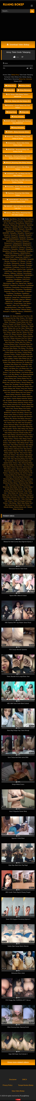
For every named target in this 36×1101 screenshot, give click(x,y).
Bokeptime (14, 255)
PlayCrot (14, 291)
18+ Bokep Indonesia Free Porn (19, 316)
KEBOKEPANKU (19, 275)
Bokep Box (8, 227)
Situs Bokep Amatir (23, 442)
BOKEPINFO (27, 245)
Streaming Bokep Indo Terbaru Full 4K (20, 473)
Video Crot (16, 305)
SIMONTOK (9, 301)
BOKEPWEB (22, 259)
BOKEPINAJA (10, 241)
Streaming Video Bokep (10, 483)
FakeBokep (8, 267)
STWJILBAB (17, 301)
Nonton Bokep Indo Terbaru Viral (23, 386)
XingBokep (14, 311)
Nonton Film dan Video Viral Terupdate (19, 422)
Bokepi (29, 237)
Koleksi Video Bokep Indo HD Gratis (22, 360)
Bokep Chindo (25, 85)
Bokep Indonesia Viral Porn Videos (21, 338)
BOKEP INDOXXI (18, 227)
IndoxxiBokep (27, 271)
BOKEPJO (7, 247)
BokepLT (29, 247)
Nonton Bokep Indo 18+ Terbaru (17, 380)
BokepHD (7, 237)
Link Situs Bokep (14, 374)
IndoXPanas (8, 271)
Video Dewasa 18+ (14, 499)
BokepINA (30, 239)
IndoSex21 (30, 269)
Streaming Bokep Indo (10, 471)
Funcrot (22, 267)
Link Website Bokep (11, 376)
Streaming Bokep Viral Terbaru (22, 481)
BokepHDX (14, 237)
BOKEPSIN (9, 253)
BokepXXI (31, 259)
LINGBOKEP (10, 281)
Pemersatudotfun (9, 289)
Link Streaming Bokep (26, 374)
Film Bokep (21, 348)
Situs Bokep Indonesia (18, 444)
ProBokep (28, 291)
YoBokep (18, 313)
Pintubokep (19, 289)
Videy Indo (21, 307)
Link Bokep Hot (13, 368)
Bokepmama (6, 249)
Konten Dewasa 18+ (22, 366)
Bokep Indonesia (18, 116)
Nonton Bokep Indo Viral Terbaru (21, 392)
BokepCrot (7, 235)
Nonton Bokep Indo (10, 378)
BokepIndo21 (27, 243)
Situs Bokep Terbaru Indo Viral (19, 446)
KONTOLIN (26, 279)
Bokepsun (16, 253)
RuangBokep (8, 295)
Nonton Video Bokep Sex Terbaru (13, 436)
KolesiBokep (17, 279)
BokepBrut (21, 233)
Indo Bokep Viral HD (27, 350)
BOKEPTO (21, 255)
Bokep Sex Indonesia (25, 79)
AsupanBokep (28, 221)
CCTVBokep (21, 261)
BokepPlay (29, 249)
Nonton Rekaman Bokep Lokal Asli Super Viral (18, 424)
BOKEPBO (6, 233)
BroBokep (13, 261)
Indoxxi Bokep (17, 271)
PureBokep (9, 293)
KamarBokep (27, 273)
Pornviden (21, 291)
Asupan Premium (17, 221)
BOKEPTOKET (9, 257)
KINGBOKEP (29, 275)
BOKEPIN (23, 239)
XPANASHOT (28, 311)
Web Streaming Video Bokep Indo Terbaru (17, 505)
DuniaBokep (7, 265)
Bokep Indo (10, 90)
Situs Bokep (12, 442)
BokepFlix (29, 235)
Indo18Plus (12, 269)
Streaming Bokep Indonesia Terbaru (14, 479)
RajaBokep (25, 293)
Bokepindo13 (8, 243)
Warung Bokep (15, 309)
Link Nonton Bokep (14, 372)
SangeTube (15, 297)
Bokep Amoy (15, 74)
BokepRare (6, 251)
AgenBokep (13, 219)
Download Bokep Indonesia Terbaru (20, 346)
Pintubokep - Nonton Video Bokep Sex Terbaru (18, 187)
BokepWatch (14, 259)
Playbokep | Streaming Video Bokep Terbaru (18, 194)
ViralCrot (7, 309)
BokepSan (14, 251)
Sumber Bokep (27, 487)
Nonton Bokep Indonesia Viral (12, 404)
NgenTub (15, 283)
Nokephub (13, 285)
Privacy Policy (7, 1085)
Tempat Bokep (18, 303)
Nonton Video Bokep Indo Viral (17, 430)
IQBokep (13, 273)
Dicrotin (22, 263)
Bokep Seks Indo (22, 340)
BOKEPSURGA (25, 253)
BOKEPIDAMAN (14, 239)
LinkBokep (18, 281)
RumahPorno (27, 295)
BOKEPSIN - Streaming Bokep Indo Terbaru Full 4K (18, 150)
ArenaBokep (29, 219)
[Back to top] (30, 1095)
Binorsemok (22, 225)
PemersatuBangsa (26, 287)
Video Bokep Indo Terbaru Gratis (18, 493)
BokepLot (22, 247)
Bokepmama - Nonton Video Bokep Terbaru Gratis (18, 144)
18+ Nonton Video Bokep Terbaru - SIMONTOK (18, 95)
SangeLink (8, 297)
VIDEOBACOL (24, 305)
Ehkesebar (21, 265)
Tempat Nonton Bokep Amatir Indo (15, 489)
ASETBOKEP (7, 221)
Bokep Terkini (7, 229)
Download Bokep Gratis (11, 344)
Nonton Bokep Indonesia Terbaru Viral (20, 402)
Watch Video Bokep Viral (24, 503)
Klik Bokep (27, 277)
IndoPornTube (21, 269)
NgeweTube (22, 283)
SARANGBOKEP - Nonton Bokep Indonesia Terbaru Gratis (18, 200)
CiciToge (28, 261)
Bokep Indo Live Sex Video (16, 328)
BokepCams (29, 233)
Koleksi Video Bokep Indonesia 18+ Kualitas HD (17, 362)
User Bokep (27, 303)
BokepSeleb (21, 251)
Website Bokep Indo (20, 507)
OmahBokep (30, 285)
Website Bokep (25, 309)
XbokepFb (6, 311)
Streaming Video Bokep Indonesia (19, 485)
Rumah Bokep (17, 295)
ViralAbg (28, 307)
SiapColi (21, 299)
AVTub (6, 223)
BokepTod (29, 255)
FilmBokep (16, 267)
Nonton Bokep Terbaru (13, 406)
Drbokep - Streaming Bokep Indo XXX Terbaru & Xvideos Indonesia (18, 157)
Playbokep (7, 291)
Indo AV (28, 267)
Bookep (7, 261)
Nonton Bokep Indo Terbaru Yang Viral (15, 388)
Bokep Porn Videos (10, 340)
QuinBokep (17, 293)
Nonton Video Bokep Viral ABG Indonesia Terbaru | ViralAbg (18, 181)
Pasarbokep (15, 287)
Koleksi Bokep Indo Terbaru (13, 352)
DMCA (24, 1079)
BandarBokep (20, 223)
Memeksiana (7, 283)
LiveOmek (26, 281)
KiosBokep (19, 277)
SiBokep (28, 299)
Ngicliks (29, 283)
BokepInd (18, 241)
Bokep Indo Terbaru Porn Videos (18, 330)
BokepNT (22, 249)
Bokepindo (26, 241)
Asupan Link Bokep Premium (17, 324)
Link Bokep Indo (24, 368)
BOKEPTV (27, 257)
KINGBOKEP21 (10, 277)
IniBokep (6, 273)
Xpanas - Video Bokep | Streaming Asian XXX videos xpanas (18, 214)
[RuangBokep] (15, 5)
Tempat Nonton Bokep (25, 1085)
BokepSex (29, 251)
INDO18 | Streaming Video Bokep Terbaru (18, 162)
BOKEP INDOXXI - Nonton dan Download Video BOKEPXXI (18, 122)
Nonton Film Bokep (17, 412)
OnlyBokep (7, 287)
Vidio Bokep (12, 503)
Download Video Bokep (19, 45)
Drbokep (28, 263)
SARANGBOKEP (25, 297)
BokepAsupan (10, 231)
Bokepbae (18, 231)
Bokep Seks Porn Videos (22, 342)
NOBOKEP (6, 285)
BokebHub (30, 225)
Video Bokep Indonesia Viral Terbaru (13, 497)
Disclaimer (13, 1079)
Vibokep (9, 305)
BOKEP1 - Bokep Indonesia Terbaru (18, 132)
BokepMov (15, 249)
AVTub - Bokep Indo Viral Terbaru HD (18, 101)
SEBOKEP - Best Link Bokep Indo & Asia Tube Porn (18, 207)
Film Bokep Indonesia (13, 350)
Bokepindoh (8, 245)
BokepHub (22, 237)
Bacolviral (12, 223)
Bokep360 (29, 229)
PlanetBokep (27, 289)
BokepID (5, 239)
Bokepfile (22, 235)
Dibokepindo (15, 263)
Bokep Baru (25, 326)
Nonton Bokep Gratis (24, 376)
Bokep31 (22, 229)
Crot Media (7, 263)
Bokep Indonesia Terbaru (19, 334)
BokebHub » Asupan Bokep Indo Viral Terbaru (18, 106)
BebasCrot (28, 223)
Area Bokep (21, 219)
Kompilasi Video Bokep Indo (12, 364)
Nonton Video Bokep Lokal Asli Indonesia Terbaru (18, 434)
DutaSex (14, 265)
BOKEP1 (15, 229)
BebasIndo (6, 225)
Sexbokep (15, 299)
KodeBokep (9, 279)
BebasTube (13, 225)
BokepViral (5, 259)
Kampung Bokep (8, 275)
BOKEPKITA (14, 247)
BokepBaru (26, 231)
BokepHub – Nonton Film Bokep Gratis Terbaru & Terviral (18, 137)
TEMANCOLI (8, 303)
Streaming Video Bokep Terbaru (12, 487)
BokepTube (19, 257)
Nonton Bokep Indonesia (13, 394)
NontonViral (21, 285)
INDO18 (5, 269)
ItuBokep (19, 273)
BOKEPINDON (17, 245)
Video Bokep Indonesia (26, 495)
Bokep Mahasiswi (25, 90)
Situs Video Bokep (18, 1091)
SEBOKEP (8, 299)
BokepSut (6, 255)
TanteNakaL (26, 301)
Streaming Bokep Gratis (24, 469)
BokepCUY (14, 235)
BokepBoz (13, 233)
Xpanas (20, 311)
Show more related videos (18, 1062)
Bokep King (27, 227)
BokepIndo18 (18, 243)
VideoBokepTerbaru (11, 307)
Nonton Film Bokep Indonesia (22, 418)
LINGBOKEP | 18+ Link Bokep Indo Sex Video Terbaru (18, 174)
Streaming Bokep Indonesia (21, 477)
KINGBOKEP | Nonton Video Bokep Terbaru (18, 168)
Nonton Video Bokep (10, 426)
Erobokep (29, 265)
